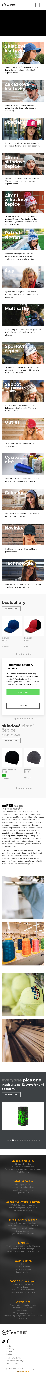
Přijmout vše (23, 692)
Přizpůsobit (23, 706)
